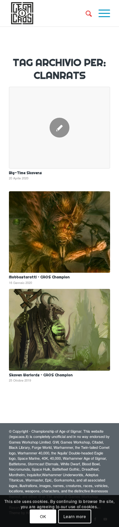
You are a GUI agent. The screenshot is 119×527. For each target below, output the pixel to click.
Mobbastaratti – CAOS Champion (39, 277)
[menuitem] (85, 13)
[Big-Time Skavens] (59, 128)
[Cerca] (85, 13)
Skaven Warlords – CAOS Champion (41, 375)
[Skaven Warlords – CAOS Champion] (59, 330)
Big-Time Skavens (25, 172)
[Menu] (101, 13)
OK (43, 516)
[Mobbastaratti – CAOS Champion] (59, 232)
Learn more (74, 516)
